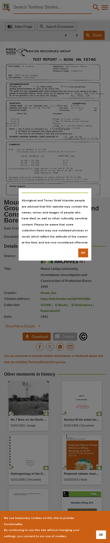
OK (83, 253)
